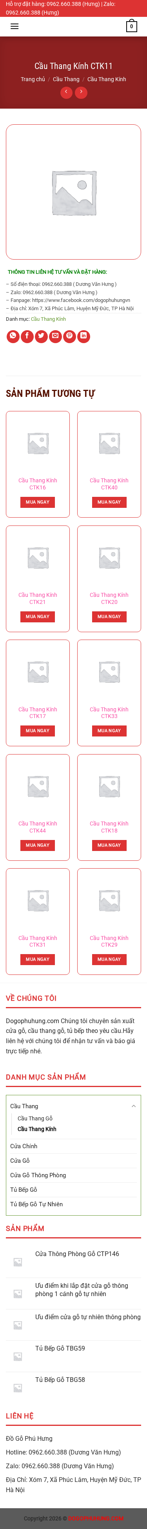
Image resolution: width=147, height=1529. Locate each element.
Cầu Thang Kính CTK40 (109, 484)
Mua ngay (37, 502)
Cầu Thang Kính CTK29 (109, 941)
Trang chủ (33, 79)
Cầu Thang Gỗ (35, 1118)
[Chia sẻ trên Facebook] (27, 336)
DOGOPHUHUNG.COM (95, 1518)
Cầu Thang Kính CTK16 (37, 484)
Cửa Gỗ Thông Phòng (38, 1175)
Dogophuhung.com (32, 1021)
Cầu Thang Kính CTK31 (37, 941)
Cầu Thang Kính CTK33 (109, 713)
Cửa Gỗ (20, 1160)
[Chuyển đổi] (134, 1106)
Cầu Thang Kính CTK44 (37, 827)
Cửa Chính (23, 1146)
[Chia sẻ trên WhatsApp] (13, 336)
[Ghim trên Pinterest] (69, 336)
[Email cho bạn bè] (55, 336)
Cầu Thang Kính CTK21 (37, 598)
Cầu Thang (66, 79)
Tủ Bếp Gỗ (23, 1189)
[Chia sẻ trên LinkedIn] (83, 336)
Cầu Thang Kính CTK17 (37, 713)
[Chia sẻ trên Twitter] (41, 336)
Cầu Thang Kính (106, 79)
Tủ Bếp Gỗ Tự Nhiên (36, 1204)
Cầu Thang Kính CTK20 (109, 598)
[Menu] (14, 26)
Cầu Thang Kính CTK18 (109, 827)
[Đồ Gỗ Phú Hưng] (73, 27)
